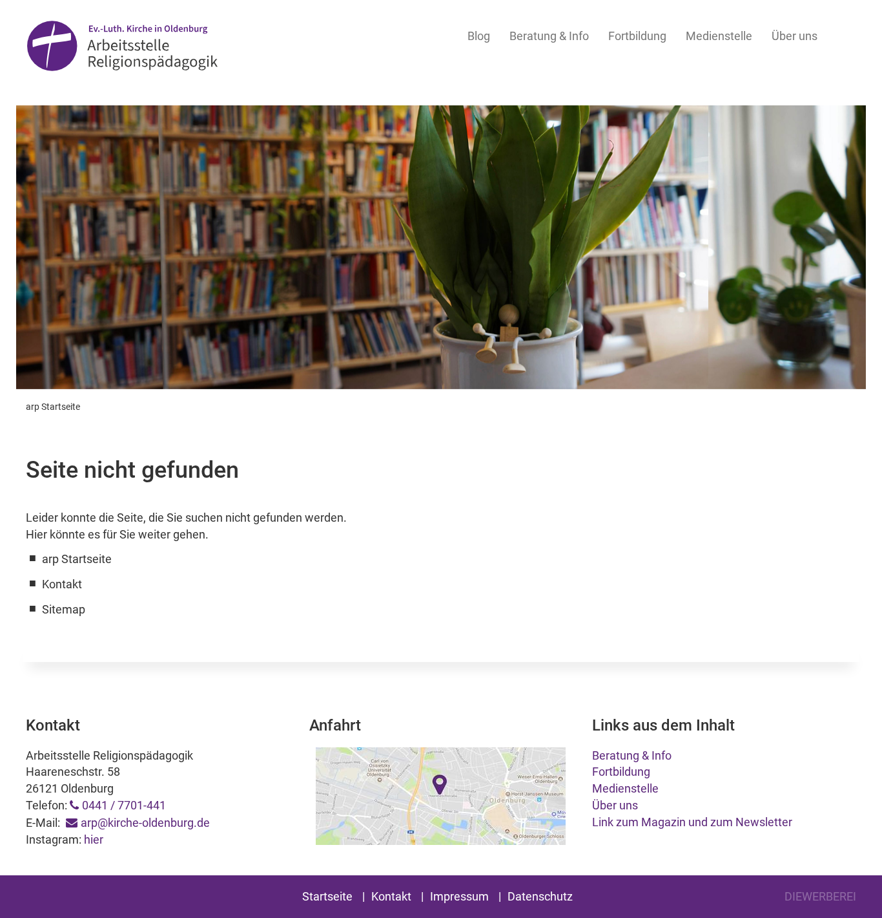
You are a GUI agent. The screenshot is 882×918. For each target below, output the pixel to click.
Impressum (459, 896)
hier (93, 839)
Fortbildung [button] (637, 36)
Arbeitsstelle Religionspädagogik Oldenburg (122, 46)
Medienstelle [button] (719, 36)
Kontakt (391, 896)
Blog (478, 36)
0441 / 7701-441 (124, 805)
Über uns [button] (794, 36)
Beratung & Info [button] (549, 36)
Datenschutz (540, 896)
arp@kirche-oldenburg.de (145, 822)
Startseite (327, 896)
